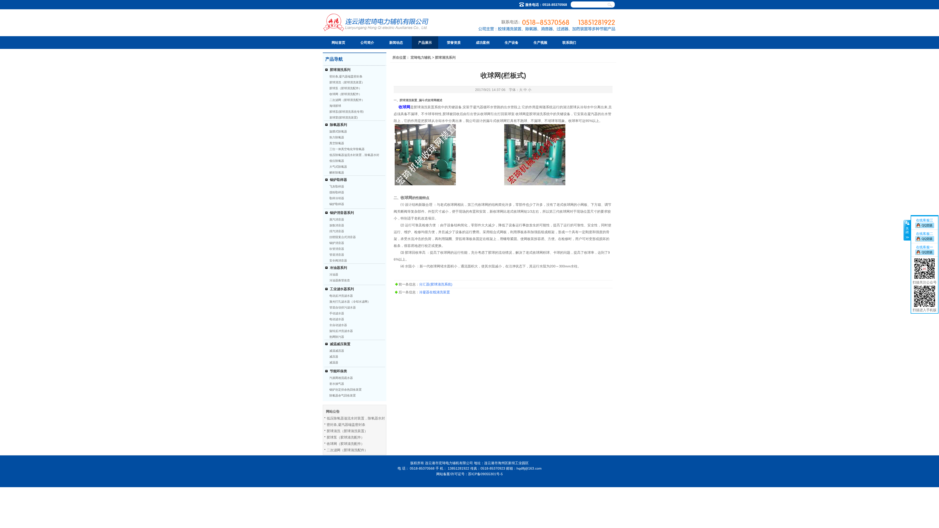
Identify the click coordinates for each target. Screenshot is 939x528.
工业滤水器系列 (342, 289)
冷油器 (333, 274)
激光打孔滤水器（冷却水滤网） (349, 301)
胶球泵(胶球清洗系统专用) (346, 111)
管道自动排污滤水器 (342, 307)
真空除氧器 (336, 143)
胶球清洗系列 (340, 70)
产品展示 (425, 42)
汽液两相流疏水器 (341, 378)
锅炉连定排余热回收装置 (345, 389)
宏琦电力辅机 (421, 57)
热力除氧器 (336, 137)
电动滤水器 (336, 319)
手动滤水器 (336, 313)
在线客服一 (924, 247)
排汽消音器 (336, 231)
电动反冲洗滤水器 (341, 295)
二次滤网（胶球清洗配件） (347, 100)
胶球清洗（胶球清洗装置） (347, 82)
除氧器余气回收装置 (342, 395)
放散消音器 (336, 225)
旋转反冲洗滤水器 (341, 331)
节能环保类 (338, 371)
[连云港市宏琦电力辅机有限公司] (376, 29)
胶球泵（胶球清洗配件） (345, 88)
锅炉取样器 (338, 180)
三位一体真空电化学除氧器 (347, 149)
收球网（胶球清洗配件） (345, 94)
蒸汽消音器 (336, 219)
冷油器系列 (338, 268)
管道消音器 (336, 254)
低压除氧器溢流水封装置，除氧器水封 (354, 155)
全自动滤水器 (338, 325)
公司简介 (367, 42)
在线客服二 (924, 234)
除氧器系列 (338, 125)
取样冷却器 (336, 198)
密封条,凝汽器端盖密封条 (345, 76)
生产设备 (511, 42)
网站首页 (338, 42)
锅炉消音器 (336, 243)
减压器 (333, 356)
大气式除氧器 (338, 166)
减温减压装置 (340, 344)
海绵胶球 (335, 106)
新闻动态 (396, 42)
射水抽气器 (336, 383)
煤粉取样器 (336, 192)
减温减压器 (336, 350)
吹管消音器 (336, 249)
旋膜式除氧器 (338, 131)
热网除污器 (336, 337)
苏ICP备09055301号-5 (485, 474)
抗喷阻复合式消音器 (342, 237)
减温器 (333, 362)
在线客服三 (924, 220)
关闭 (907, 230)
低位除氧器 (336, 161)
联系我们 (569, 42)
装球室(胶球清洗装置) (343, 117)
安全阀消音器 (338, 260)
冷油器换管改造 (339, 280)
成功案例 (483, 42)
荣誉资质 (454, 42)
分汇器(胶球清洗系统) (435, 284)
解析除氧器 (336, 172)
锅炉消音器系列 (342, 213)
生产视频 (540, 42)
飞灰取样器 (336, 186)
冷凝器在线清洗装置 (434, 292)
